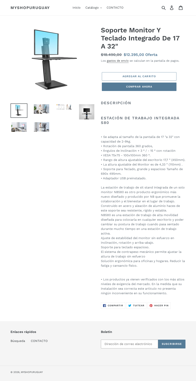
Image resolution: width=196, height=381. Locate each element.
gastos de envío (118, 60)
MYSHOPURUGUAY (30, 7)
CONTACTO (39, 341)
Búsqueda (18, 341)
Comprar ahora (139, 86)
